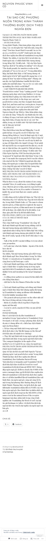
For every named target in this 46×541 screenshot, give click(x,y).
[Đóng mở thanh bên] (42, 5)
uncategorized (18, 447)
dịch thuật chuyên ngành (14, 449)
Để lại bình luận (8, 452)
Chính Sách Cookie (29, 532)
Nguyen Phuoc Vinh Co (18, 5)
